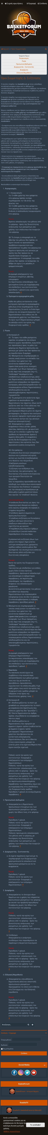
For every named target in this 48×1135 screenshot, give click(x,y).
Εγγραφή (12, 1033)
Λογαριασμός (24, 58)
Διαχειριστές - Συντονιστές (24, 67)
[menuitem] (14, 3)
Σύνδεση (4, 1033)
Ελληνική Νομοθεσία (24, 73)
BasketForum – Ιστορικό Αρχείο (27, 1091)
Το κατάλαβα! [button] (35, 1125)
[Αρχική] (24, 23)
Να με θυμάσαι (8, 1049)
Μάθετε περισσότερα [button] (12, 1131)
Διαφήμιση (24, 70)
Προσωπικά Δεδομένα (24, 64)
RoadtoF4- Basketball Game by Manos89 (27, 1110)
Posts (24, 61)
